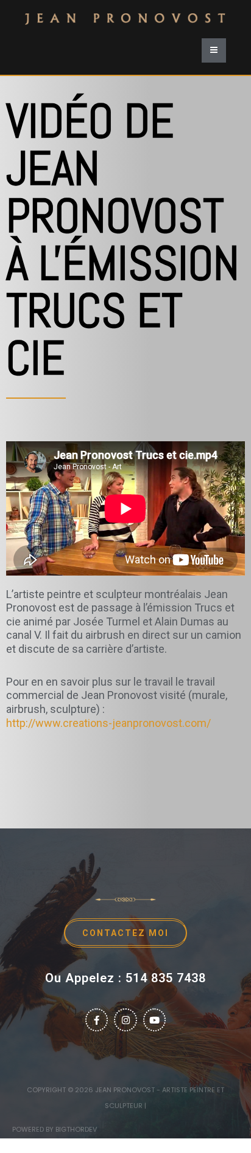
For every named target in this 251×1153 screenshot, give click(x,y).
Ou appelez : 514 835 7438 (125, 978)
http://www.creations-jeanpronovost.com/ (108, 723)
